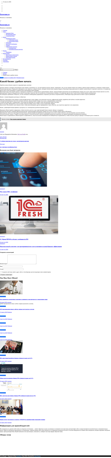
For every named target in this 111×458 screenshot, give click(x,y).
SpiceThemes (37, 456)
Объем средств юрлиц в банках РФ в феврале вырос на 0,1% (16, 378)
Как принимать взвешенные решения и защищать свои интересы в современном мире (23, 299)
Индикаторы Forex (11, 34)
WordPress (19, 456)
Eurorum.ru (5, 14)
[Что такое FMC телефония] (23, 186)
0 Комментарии (20, 77)
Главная (5, 30)
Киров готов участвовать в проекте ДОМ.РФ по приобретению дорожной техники (22, 419)
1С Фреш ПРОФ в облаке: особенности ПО (14, 239)
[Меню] (0, 20)
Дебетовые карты (13, 40)
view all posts (3, 136)
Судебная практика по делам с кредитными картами (14, 141)
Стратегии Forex (10, 35)
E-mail (1, 269)
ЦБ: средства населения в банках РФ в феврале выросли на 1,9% (18, 395)
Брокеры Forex (10, 33)
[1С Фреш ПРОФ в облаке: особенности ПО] (29, 233)
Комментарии (3, 263)
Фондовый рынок (10, 57)
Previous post (3, 138)
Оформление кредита (11, 46)
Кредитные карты (13, 41)
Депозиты (8, 42)
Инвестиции (6, 53)
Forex (4, 31)
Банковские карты (10, 38)
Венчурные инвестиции (12, 54)
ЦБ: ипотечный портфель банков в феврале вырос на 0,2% (16, 358)
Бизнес (5, 50)
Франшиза (8, 52)
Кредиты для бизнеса (11, 44)
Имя (1, 266)
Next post (2, 144)
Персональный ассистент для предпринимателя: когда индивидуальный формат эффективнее (31, 246)
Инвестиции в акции (11, 56)
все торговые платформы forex (8, 147)
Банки (4, 37)
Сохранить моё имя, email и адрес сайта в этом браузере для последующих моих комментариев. (26, 272)
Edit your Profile (21, 134)
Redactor (9, 312)
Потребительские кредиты (16, 49)
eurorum (6, 77)
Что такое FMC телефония (8, 192)
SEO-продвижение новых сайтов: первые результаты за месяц (17, 309)
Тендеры (5, 60)
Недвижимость (7, 59)
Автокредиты (12, 48)
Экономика (6, 61)
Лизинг (8, 45)
